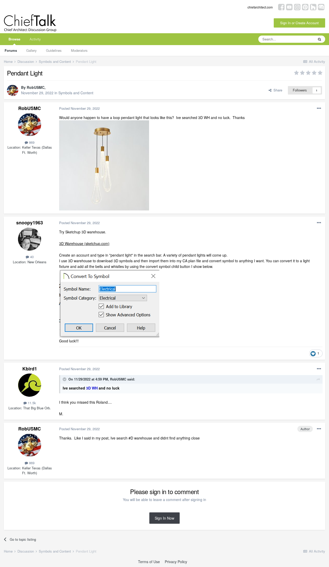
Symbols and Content (75, 92)
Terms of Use (149, 561)
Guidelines (54, 50)
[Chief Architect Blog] (321, 6)
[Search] (319, 39)
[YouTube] (289, 6)
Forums (11, 50)
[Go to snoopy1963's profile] (29, 239)
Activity (35, 39)
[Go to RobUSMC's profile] (12, 90)
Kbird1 (29, 368)
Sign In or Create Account (299, 22)
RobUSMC (35, 87)
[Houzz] (313, 6)
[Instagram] (297, 6)
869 (31, 142)
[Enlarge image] (109, 303)
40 (31, 256)
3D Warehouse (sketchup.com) (84, 243)
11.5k (31, 402)
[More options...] (319, 108)
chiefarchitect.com (260, 7)
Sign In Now (164, 518)
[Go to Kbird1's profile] (29, 385)
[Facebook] (281, 6)
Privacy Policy (176, 561)
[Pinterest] (305, 6)
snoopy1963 (29, 222)
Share (276, 90)
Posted (79, 108)
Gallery (31, 50)
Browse (14, 39)
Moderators (79, 50)
